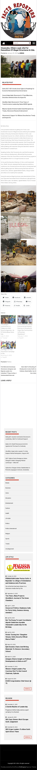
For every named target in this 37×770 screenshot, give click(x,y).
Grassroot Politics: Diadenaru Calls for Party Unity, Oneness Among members (18, 610)
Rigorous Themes (31, 767)
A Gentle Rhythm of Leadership (17, 707)
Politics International (11, 528)
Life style (8, 518)
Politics (9, 362)
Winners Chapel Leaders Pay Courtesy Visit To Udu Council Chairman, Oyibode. (16, 671)
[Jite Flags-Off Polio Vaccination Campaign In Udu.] (8, 344)
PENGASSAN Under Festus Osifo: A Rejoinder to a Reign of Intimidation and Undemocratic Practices (18, 581)
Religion (8, 533)
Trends (7, 543)
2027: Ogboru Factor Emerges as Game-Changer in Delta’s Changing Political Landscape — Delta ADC (16, 460)
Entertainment (9, 503)
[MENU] (33, 43)
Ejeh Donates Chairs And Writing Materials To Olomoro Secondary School (17, 649)
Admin (22, 53)
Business (8, 488)
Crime (7, 493)
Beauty (7, 483)
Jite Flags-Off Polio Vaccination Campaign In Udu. (7, 351)
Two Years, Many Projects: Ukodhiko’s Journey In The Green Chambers (17, 598)
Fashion (8, 508)
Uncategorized (10, 549)
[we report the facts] (3, 43)
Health (7, 513)
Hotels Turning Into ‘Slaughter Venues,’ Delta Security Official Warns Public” (16, 637)
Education (8, 498)
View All (28, 689)
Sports (7, 538)
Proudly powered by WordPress (9, 767)
